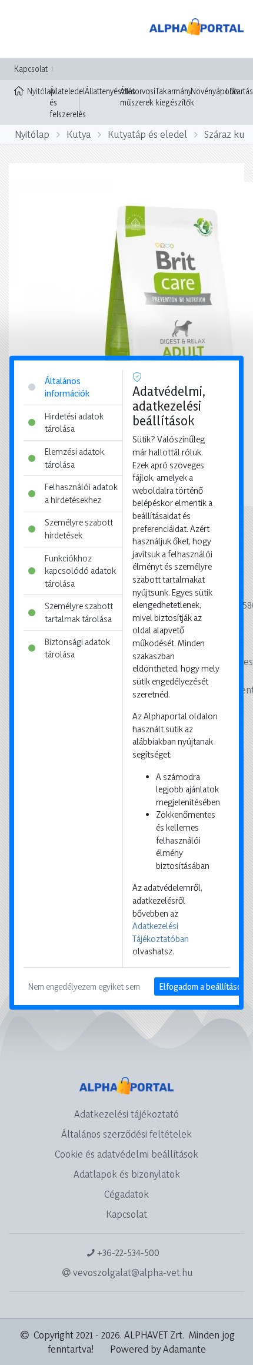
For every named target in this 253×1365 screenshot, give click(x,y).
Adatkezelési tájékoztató (126, 1114)
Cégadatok (126, 1194)
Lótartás (239, 91)
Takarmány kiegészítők (174, 97)
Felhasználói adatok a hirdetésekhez (81, 493)
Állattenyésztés (110, 91)
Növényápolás (215, 91)
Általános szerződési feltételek (126, 1134)
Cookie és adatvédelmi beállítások (126, 1154)
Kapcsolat (31, 69)
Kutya (78, 134)
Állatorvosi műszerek (137, 97)
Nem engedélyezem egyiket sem (84, 986)
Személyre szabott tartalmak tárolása (79, 612)
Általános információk (67, 387)
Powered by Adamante (158, 1349)
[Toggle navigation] (25, 29)
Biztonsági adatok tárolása (77, 648)
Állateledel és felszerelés (67, 102)
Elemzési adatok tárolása (74, 458)
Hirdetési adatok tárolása (74, 422)
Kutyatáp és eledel (147, 134)
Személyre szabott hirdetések (79, 529)
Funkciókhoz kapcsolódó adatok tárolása (80, 570)
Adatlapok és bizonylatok (127, 1174)
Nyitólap (35, 91)
